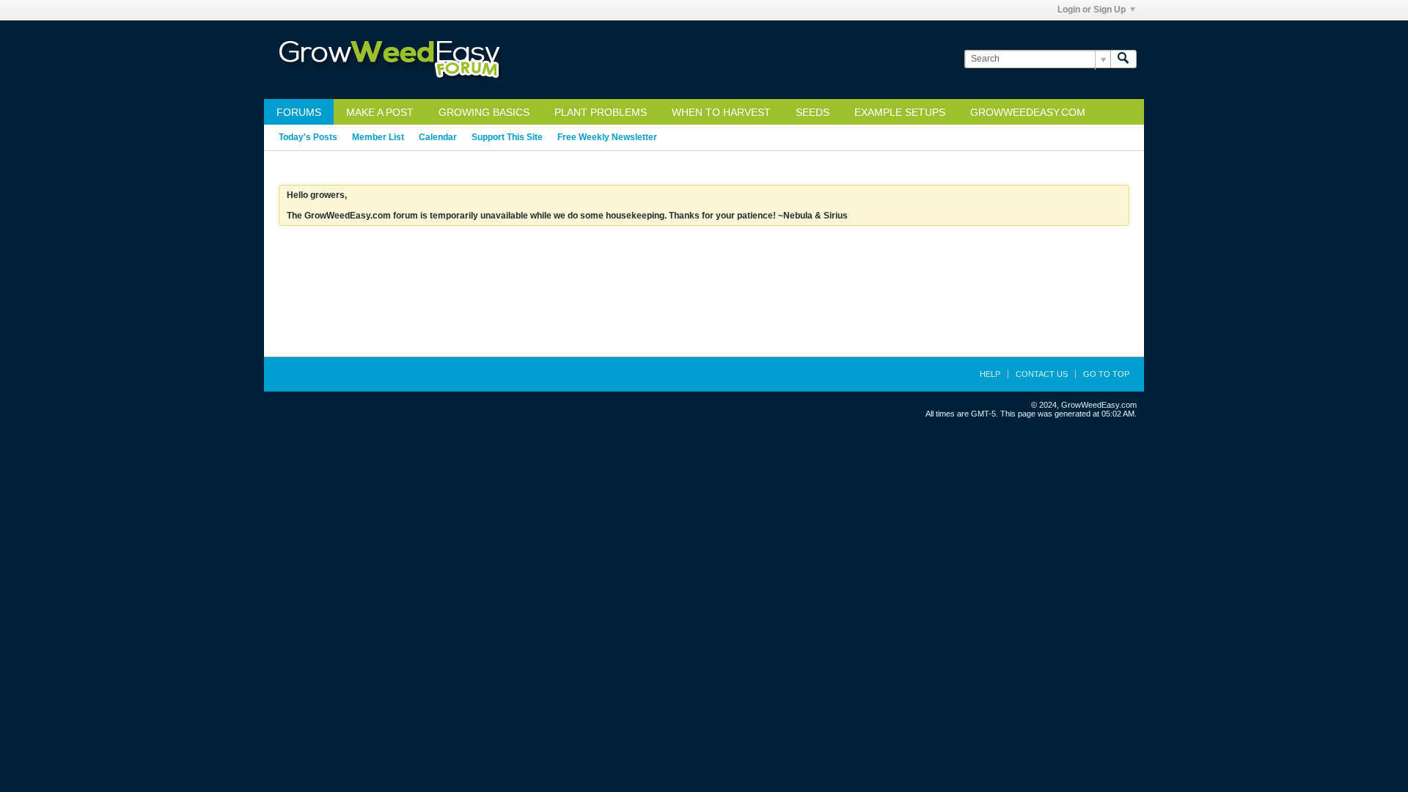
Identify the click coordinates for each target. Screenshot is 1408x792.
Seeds (812, 112)
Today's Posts (308, 137)
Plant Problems (600, 112)
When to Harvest (721, 112)
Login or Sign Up (1091, 9)
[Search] (1123, 59)
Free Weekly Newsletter (607, 137)
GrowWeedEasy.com (1027, 112)
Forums (298, 112)
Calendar (438, 137)
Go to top (1106, 374)
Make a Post (380, 112)
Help (990, 374)
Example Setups (899, 112)
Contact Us (1042, 374)
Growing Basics (484, 112)
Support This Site (507, 137)
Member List (378, 137)
